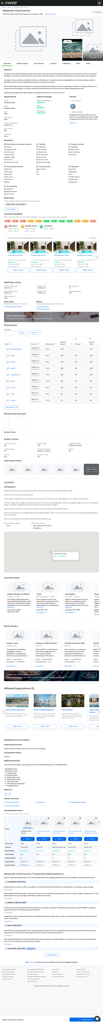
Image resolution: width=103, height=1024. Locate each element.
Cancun (13, 400)
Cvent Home (55, 969)
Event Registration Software (35, 971)
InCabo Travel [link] (12, 643)
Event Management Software (35, 969)
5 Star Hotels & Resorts (15, 710)
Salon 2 (13, 362)
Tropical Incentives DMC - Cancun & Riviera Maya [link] (75, 643)
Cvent (3, 7)
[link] (18, 635)
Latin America (67, 710)
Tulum (13, 394)
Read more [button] (10, 607)
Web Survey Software (33, 979)
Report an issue (31, 962)
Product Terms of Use (83, 971)
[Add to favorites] (48, 818)
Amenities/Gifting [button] (47, 659)
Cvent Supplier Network (9, 969)
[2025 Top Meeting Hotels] (73, 106)
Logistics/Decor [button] (17, 659)
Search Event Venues (8, 971)
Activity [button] (9, 659)
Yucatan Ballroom (16, 349)
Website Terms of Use (83, 974)
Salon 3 (13, 368)
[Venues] (99, 3)
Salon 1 (13, 355)
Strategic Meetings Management (36, 976)
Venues (9, 7)
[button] (31, 39)
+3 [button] (49, 661)
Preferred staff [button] (20, 661)
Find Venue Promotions (9, 974)
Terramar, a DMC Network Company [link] (47, 643)
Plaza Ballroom (15, 375)
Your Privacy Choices (58, 976)
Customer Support (57, 974)
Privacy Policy (81, 969)
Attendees (7, 330)
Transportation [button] (10, 661)
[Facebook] (9, 794)
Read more (73, 123)
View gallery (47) (95, 57)
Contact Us (55, 971)
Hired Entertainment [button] (41, 661)
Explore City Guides (8, 976)
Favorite (98, 12)
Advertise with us (82, 976)
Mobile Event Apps (32, 974)
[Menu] (2, 3)
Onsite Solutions (7, 979)
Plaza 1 (13, 381)
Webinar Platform (32, 981)
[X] (5, 794)
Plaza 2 (13, 387)
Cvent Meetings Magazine (44, 710)
